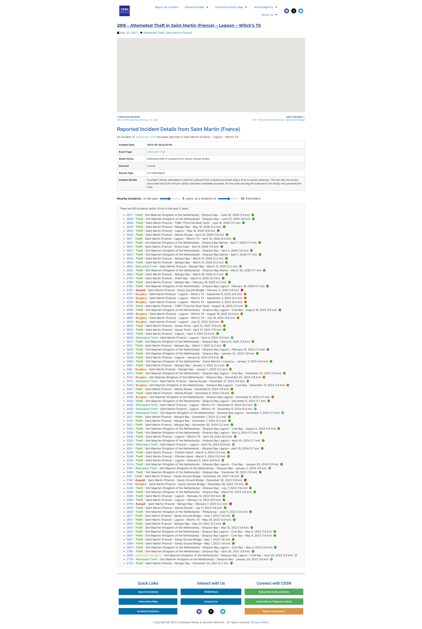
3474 (129, 377)
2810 (129, 523)
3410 (129, 420)
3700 (129, 306)
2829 (129, 511)
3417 (129, 416)
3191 (129, 476)
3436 (129, 397)
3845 (129, 230)
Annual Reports (263, 7)
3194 (129, 468)
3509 (129, 357)
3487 (129, 365)
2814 (129, 531)
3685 (129, 317)
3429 (129, 408)
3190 (129, 480)
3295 (129, 440)
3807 (129, 250)
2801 (129, 535)
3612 (129, 345)
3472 (129, 381)
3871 (129, 215)
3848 (129, 226)
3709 (129, 298)
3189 (129, 484)
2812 (129, 519)
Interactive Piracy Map (229, 7)
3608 (129, 349)
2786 (129, 551)
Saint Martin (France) (179, 32)
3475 (129, 373)
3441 (129, 389)
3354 (129, 428)
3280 (129, 444)
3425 (129, 412)
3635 (129, 333)
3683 (129, 321)
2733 (129, 563)
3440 (129, 393)
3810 (129, 242)
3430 (129, 405)
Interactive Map (194, 7)
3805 (129, 274)
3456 (129, 472)
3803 (129, 254)
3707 (129, 294)
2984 (129, 500)
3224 (129, 464)
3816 (129, 266)
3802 (129, 270)
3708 (129, 302)
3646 (129, 325)
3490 (129, 361)
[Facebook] (286, 10)
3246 (129, 456)
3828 (129, 234)
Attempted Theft (153, 32)
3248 (129, 452)
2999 (129, 492)
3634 (129, 337)
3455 (129, 385)
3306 (129, 432)
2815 (129, 527)
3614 (129, 341)
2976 (129, 503)
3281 (129, 448)
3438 (129, 436)
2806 (129, 543)
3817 (129, 238)
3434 (129, 401)
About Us (267, 14)
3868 (129, 222)
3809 (129, 258)
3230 (129, 460)
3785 (129, 286)
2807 (129, 539)
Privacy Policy (260, 622)
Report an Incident (166, 7)
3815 (129, 246)
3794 (129, 278)
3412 (129, 424)
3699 (129, 310)
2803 (129, 547)
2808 (129, 555)
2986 (129, 496)
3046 (129, 488)
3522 (129, 353)
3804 (129, 262)
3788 (129, 282)
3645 (129, 329)
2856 (129, 507)
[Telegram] (300, 10)
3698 (129, 313)
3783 (129, 290)
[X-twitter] (293, 10)
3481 (129, 369)
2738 (129, 559)
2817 (129, 515)
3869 (129, 218)
